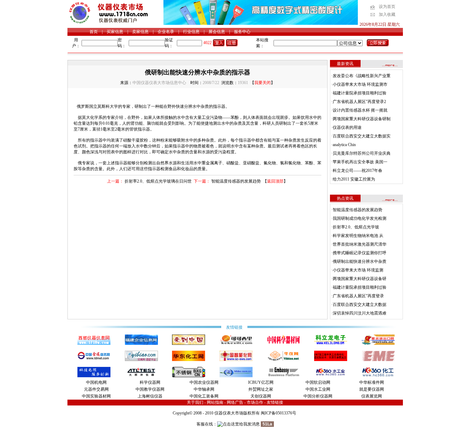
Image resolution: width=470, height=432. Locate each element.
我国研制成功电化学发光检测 (359, 218)
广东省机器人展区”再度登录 (358, 296)
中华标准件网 (371, 382)
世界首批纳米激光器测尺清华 (359, 244)
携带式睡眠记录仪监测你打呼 (359, 252)
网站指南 (215, 402)
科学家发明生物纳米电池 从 (358, 235)
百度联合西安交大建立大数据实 (362, 136)
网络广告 (235, 402)
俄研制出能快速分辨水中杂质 (359, 261)
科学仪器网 (150, 382)
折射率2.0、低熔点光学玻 (356, 227)
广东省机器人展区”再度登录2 (359, 101)
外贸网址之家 (260, 389)
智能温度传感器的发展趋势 (236, 181)
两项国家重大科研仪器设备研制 (362, 118)
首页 (93, 31)
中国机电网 (96, 382)
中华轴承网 (204, 389)
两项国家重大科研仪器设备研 (359, 278)
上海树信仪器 (150, 396)
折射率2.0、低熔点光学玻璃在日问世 (158, 181)
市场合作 (255, 402)
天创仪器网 (260, 396)
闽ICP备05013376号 (278, 413)
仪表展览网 (371, 396)
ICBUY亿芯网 (261, 382)
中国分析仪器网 (317, 396)
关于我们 (195, 402)
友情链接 (275, 402)
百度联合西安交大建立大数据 (359, 304)
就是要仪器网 (371, 389)
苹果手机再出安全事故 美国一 (360, 162)
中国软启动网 (318, 382)
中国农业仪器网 (204, 382)
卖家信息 (140, 31)
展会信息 (217, 31)
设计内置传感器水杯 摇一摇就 (360, 110)
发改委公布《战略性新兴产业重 (362, 75)
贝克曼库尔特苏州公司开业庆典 (362, 153)
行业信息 (191, 31)
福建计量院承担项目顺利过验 (359, 93)
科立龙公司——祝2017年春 (357, 170)
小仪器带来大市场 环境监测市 (360, 84)
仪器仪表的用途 (347, 127)
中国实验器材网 (96, 396)
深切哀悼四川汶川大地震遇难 (359, 313)
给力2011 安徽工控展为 (354, 179)
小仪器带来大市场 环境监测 (358, 270)
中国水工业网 (318, 389)
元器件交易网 (96, 389)
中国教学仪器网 (150, 389)
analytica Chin (344, 144)
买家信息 (115, 31)
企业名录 (166, 31)
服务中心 (242, 31)
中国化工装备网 (204, 396)
